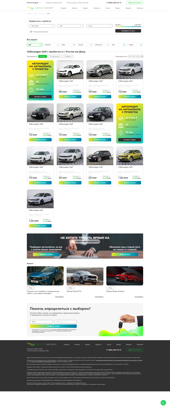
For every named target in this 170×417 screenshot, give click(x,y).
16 (130, 56)
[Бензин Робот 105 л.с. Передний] (70, 69)
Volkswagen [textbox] (35, 26)
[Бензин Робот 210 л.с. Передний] (100, 156)
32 (133, 56)
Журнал (128, 8)
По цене (42, 56)
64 (137, 56)
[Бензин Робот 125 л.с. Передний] (129, 156)
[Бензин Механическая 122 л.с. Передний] (100, 112)
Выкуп (118, 8)
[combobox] (42, 26)
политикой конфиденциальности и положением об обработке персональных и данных (54, 330)
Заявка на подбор (46, 254)
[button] (144, 275)
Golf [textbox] (61, 26)
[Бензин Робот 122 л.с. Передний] (100, 69)
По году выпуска (55, 56)
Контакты (140, 8)
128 (142, 56)
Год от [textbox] (91, 26)
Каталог (74, 8)
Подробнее (59, 297)
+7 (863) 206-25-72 (113, 3)
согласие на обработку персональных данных (43, 361)
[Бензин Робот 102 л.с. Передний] (40, 112)
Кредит (85, 8)
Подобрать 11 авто (128, 31)
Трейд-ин (97, 8)
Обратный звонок (134, 3)
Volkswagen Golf (66, 81)
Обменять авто (125, 254)
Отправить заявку (53, 326)
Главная (63, 8)
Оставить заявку (40, 97)
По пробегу (68, 56)
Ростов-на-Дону (32, 2)
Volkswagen (42, 13)
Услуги (107, 8)
